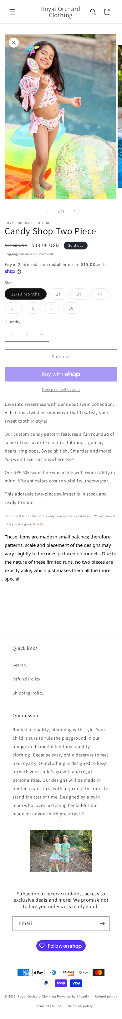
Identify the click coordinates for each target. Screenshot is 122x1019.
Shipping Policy (28, 693)
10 (74, 309)
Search (19, 665)
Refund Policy (26, 679)
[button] (12, 12)
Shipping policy (80, 1006)
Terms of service (48, 1006)
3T (82, 295)
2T (62, 295)
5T (17, 309)
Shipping (11, 254)
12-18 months (29, 295)
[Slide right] (75, 211)
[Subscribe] (102, 923)
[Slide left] (47, 211)
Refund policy (106, 996)
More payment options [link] (61, 389)
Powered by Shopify (73, 996)
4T (103, 295)
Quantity (12, 322)
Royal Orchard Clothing (37, 996)
